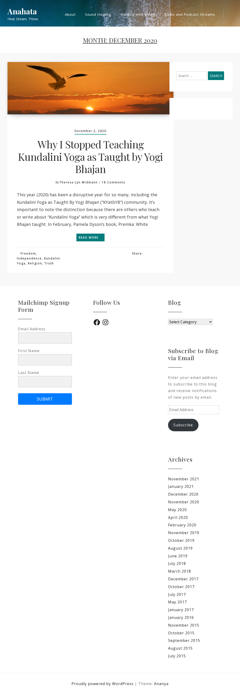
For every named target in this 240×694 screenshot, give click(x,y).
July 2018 (177, 563)
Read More (89, 237)
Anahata (22, 11)
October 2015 (181, 633)
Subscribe (183, 425)
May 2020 (177, 509)
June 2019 (178, 556)
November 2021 (183, 479)
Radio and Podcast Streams (190, 14)
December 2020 (183, 494)
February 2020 (182, 525)
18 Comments (113, 182)
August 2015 (180, 648)
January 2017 (181, 609)
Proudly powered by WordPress (103, 683)
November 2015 (183, 625)
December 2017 (183, 579)
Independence (29, 258)
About (70, 14)
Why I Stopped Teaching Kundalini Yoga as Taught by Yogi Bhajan (90, 156)
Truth (49, 263)
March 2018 (179, 571)
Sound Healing (98, 14)
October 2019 (181, 540)
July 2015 (177, 656)
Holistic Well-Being (137, 14)
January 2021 (181, 486)
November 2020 (183, 502)
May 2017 (177, 602)
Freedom (28, 253)
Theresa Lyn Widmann (79, 182)
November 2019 (183, 532)
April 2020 (178, 517)
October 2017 (181, 586)
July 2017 (177, 594)
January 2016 (181, 617)
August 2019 (180, 548)
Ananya (161, 683)
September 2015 (184, 640)
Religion (35, 263)
